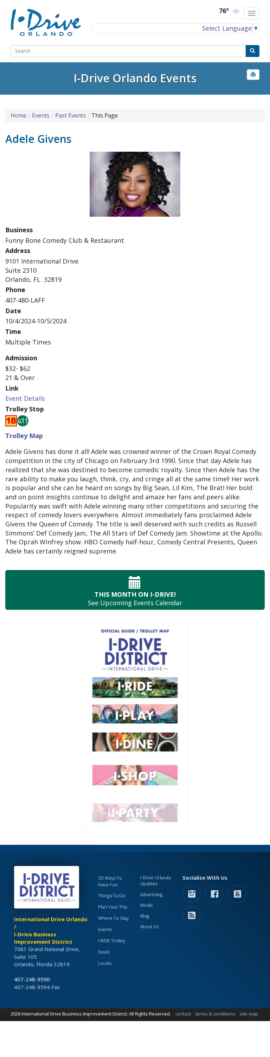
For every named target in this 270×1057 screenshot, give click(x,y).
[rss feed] (191, 915)
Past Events (70, 115)
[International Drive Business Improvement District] (48, 889)
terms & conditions (215, 1014)
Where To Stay (113, 918)
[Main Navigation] (251, 13)
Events (41, 115)
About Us (149, 927)
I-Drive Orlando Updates (155, 881)
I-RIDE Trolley (111, 940)
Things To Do (111, 895)
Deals (104, 952)
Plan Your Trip (112, 907)
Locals (104, 963)
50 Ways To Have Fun (110, 881)
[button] (253, 74)
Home (18, 115)
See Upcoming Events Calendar (135, 598)
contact (183, 1014)
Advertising (151, 895)
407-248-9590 (32, 979)
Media (146, 905)
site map (249, 1014)
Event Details (25, 398)
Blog (144, 916)
